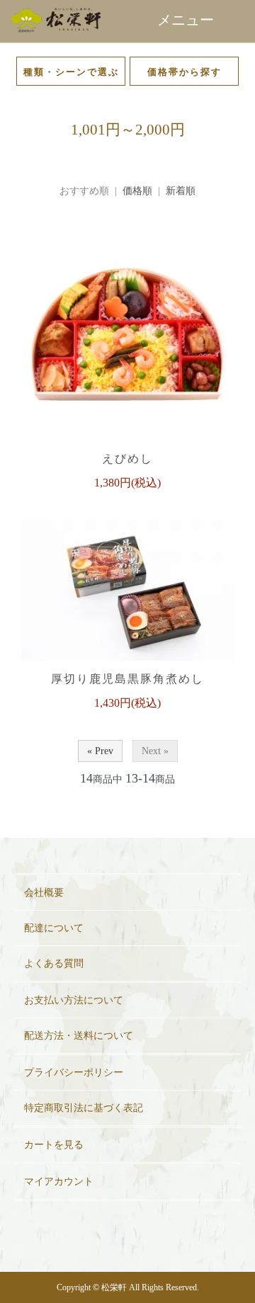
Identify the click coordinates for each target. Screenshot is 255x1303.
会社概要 (44, 892)
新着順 (181, 191)
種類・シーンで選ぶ (71, 72)
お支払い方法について (73, 1000)
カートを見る (54, 1144)
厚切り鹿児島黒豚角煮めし (127, 679)
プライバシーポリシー (73, 1072)
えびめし (127, 459)
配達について (54, 928)
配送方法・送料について (78, 1035)
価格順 (137, 191)
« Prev (100, 751)
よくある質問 (54, 963)
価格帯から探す (184, 72)
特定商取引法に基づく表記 (83, 1108)
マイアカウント (59, 1181)
